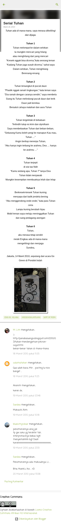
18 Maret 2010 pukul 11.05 (26, 354)
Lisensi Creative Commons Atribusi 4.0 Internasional (25, 511)
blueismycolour (20, 424)
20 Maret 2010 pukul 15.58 (26, 474)
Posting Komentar (14, 481)
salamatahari (20, 363)
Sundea (17, 405)
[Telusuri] (57, 4)
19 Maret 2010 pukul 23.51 (26, 448)
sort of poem (49, 317)
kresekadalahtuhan (31, 317)
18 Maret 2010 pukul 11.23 (26, 376)
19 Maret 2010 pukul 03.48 (26, 395)
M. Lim (16, 330)
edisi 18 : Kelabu (12, 317)
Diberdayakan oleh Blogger (32, 519)
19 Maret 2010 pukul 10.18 (26, 415)
